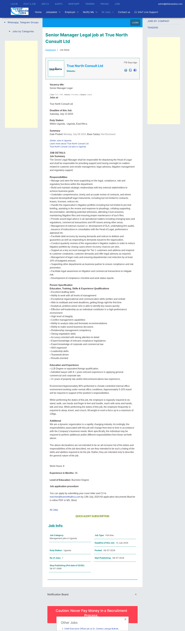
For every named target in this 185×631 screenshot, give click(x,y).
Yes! (89, 317)
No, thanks (96, 317)
